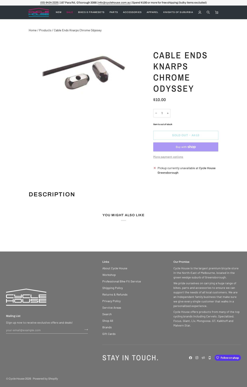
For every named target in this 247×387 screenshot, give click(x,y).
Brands (107, 327)
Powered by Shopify (45, 378)
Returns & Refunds (115, 294)
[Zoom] (35, 100)
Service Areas (111, 307)
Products (45, 30)
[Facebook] (190, 357)
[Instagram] (196, 357)
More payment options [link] (168, 157)
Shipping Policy (112, 288)
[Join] (85, 329)
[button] (70, 12)
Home (33, 30)
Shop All (107, 320)
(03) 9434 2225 (49, 2)
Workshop (109, 275)
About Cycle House (114, 268)
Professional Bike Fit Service (121, 281)
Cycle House (17, 378)
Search (107, 314)
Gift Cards (109, 334)
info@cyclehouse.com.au (114, 2)
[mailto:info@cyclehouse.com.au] (203, 357)
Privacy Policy (111, 301)
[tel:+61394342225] (209, 357)
